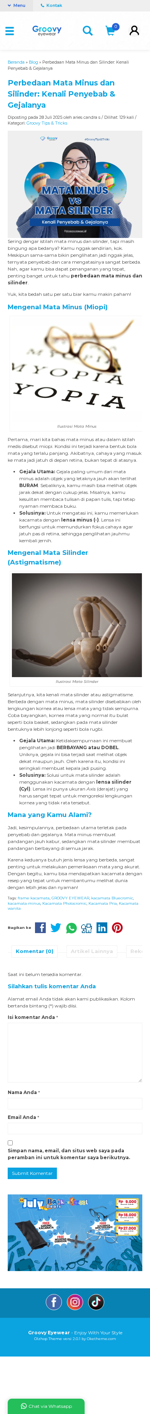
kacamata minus (24, 903)
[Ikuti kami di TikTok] (96, 1308)
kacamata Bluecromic (112, 898)
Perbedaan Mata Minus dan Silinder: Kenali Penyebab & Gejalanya (61, 94)
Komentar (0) (34, 951)
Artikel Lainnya (92, 951)
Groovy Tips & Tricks (47, 123)
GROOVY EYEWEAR (70, 898)
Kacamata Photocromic (64, 903)
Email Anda (22, 1117)
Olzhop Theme (48, 1339)
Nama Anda (22, 1092)
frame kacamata (34, 898)
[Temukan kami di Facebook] (54, 1308)
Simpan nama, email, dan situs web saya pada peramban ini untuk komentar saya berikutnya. (69, 1154)
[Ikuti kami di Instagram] (75, 1308)
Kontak (53, 5)
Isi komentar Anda (31, 1017)
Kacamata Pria (102, 903)
